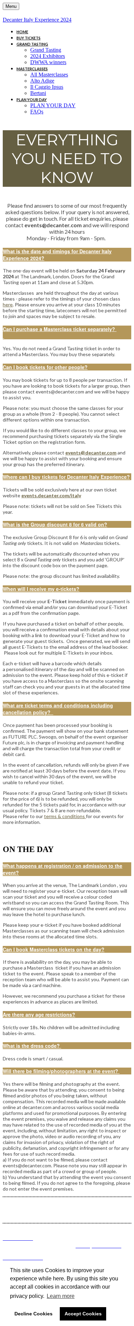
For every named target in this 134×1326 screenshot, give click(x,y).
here (8, 304)
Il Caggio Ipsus (46, 87)
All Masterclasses (49, 74)
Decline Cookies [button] (33, 1313)
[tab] (67, 254)
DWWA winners (48, 62)
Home (22, 31)
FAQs (36, 111)
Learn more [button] (61, 1296)
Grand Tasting (32, 44)
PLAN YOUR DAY (31, 99)
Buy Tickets (28, 38)
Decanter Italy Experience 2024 (37, 20)
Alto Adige (42, 81)
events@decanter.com (90, 452)
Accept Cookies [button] (83, 1313)
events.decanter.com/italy (51, 495)
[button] (67, 254)
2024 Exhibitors (47, 56)
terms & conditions (65, 816)
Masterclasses (32, 68)
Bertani (38, 93)
